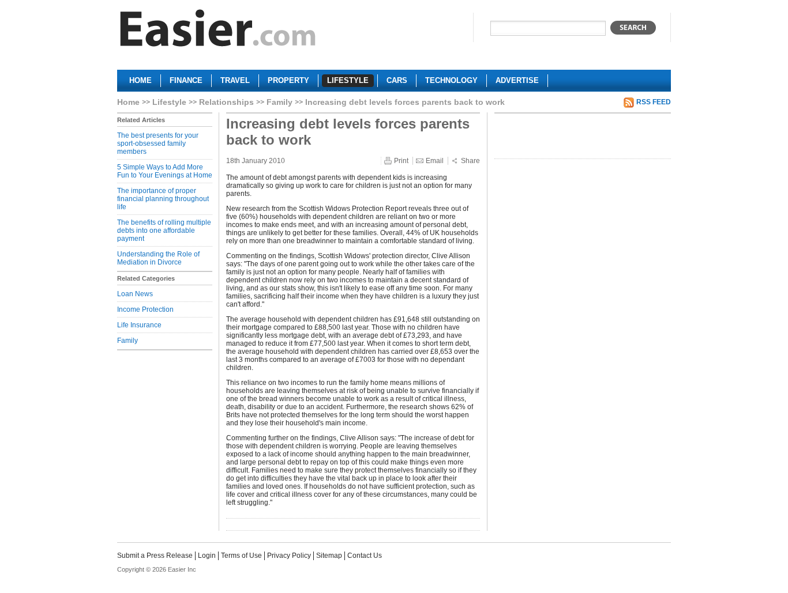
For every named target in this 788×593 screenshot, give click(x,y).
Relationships (226, 102)
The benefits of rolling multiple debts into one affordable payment (164, 230)
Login (207, 556)
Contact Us (364, 556)
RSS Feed (653, 102)
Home (128, 102)
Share (470, 161)
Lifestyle (169, 102)
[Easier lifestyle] (218, 30)
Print (401, 161)
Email (435, 161)
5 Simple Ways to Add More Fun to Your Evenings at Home (164, 171)
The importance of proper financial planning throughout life (163, 199)
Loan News (135, 294)
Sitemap (329, 556)
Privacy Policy (289, 556)
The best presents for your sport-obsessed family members (157, 143)
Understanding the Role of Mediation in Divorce (158, 258)
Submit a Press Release (155, 556)
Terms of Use (241, 556)
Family (279, 102)
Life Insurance (139, 325)
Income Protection (145, 309)
